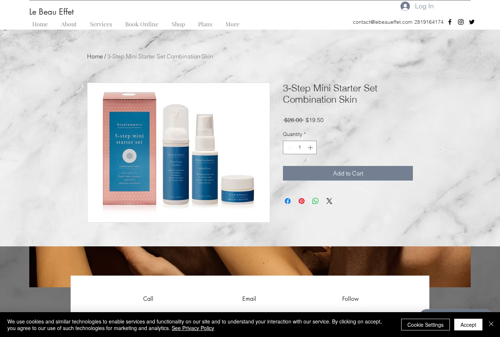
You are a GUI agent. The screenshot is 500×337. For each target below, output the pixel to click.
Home (95, 56)
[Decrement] (288, 147)
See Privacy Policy (193, 328)
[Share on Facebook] (287, 201)
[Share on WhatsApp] (315, 201)
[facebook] (450, 22)
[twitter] (471, 22)
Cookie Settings (425, 324)
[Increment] (311, 147)
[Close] (491, 324)
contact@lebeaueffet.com (383, 22)
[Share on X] (329, 201)
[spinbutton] (299, 147)
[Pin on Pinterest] (301, 201)
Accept (468, 324)
